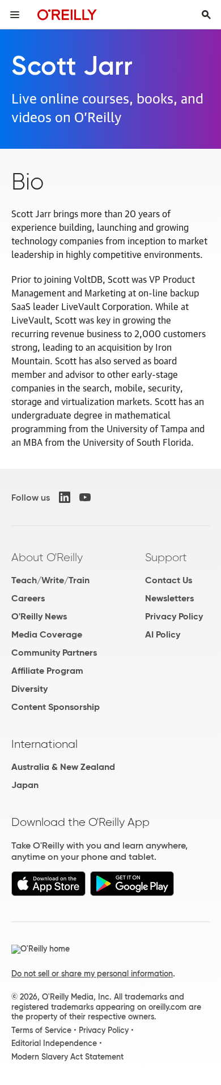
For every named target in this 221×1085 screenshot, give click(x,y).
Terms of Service (41, 1030)
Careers (28, 598)
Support (166, 557)
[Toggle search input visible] (206, 14)
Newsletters (169, 598)
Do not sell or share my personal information (92, 973)
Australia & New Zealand (63, 767)
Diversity (29, 689)
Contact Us (168, 580)
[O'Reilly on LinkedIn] (64, 497)
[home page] (67, 14)
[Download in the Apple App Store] (48, 893)
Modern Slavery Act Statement (67, 1057)
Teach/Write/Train (50, 580)
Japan (25, 785)
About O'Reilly (47, 557)
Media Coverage (46, 634)
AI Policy (162, 634)
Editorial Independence (54, 1043)
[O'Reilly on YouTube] (85, 497)
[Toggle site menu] (14, 14)
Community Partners (54, 652)
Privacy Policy (174, 616)
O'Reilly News (39, 616)
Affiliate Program (47, 671)
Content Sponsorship (55, 707)
